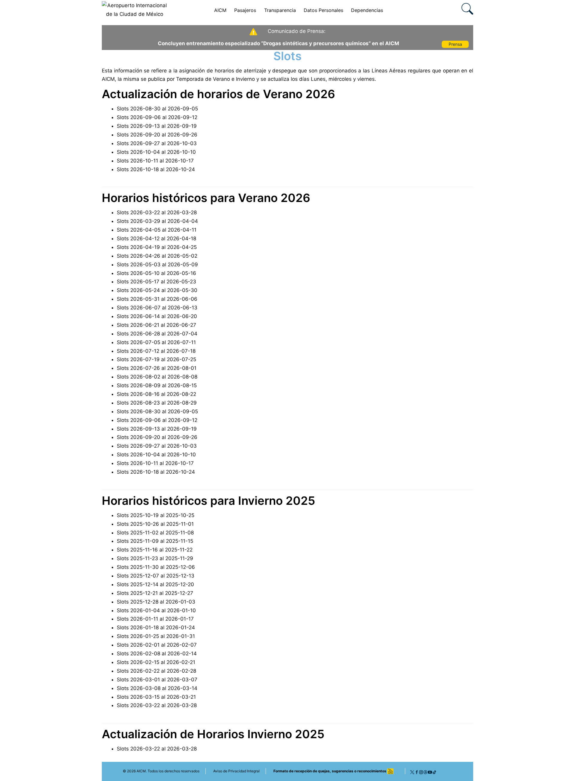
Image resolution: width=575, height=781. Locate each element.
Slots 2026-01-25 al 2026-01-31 (156, 636)
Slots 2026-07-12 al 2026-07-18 (156, 351)
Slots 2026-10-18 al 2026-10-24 (156, 169)
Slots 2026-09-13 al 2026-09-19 (157, 126)
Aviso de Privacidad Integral (236, 771)
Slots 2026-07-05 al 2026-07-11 (156, 342)
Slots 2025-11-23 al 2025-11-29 (155, 558)
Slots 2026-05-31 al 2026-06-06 (157, 299)
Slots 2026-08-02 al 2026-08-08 (157, 377)
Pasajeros (245, 10)
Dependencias (367, 10)
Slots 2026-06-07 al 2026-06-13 (157, 308)
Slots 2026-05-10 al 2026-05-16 (156, 273)
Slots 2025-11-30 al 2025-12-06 (156, 567)
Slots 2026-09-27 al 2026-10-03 (157, 143)
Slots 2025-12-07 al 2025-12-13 (155, 576)
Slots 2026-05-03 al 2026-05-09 (157, 265)
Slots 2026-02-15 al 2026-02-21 (156, 662)
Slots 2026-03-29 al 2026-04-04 (157, 221)
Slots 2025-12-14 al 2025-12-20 (155, 584)
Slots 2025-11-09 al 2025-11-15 (155, 541)
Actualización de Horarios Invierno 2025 (213, 734)
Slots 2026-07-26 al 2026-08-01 (156, 368)
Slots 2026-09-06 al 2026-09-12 (157, 117)
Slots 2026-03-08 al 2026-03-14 (157, 688)
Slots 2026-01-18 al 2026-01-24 (156, 627)
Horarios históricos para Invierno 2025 (208, 501)
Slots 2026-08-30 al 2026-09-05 (157, 109)
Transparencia (280, 10)
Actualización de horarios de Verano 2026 (218, 94)
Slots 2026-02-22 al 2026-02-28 (156, 671)
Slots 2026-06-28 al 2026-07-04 (157, 334)
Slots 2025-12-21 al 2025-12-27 (155, 593)
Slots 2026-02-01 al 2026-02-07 (157, 645)
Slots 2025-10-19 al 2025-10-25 (155, 515)
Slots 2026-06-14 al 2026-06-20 (157, 316)
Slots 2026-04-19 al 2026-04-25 (157, 247)
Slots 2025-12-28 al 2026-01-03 (156, 602)
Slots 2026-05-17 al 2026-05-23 (156, 282)
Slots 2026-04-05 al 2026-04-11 (156, 230)
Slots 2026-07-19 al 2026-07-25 (156, 359)
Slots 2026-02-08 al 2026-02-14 (157, 654)
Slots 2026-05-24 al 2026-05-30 (157, 290)
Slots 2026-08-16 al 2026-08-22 (156, 394)
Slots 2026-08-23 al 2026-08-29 (157, 403)
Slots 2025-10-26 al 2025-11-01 (155, 524)
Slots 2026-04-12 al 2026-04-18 (156, 238)
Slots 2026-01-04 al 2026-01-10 (156, 610)
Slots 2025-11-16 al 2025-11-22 (155, 550)
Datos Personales (323, 10)
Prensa (455, 44)
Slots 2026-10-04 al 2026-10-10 (156, 152)
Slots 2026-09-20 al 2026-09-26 (157, 135)
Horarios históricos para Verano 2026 (206, 198)
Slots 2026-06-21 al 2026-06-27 (156, 325)
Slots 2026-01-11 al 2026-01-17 (155, 619)
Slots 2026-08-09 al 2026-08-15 (157, 385)
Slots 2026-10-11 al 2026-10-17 (155, 161)
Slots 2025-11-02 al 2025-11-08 (155, 533)
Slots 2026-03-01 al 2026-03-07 (157, 680)
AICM (220, 10)
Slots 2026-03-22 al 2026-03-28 (157, 212)
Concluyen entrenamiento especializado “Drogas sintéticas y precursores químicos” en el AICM (278, 43)
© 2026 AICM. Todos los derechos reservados (161, 771)
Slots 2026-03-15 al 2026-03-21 (156, 697)
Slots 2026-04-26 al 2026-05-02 (157, 256)
